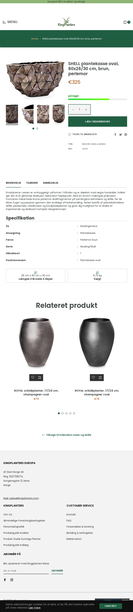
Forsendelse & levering (80, 526)
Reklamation (74, 539)
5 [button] (74, 413)
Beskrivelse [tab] (13, 183)
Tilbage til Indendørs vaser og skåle (68, 435)
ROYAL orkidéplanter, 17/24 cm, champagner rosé (36, 392)
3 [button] (66, 413)
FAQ (68, 520)
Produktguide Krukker (16, 533)
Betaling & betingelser (79, 533)
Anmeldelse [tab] (51, 183)
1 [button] (33, 128)
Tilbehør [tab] (32, 183)
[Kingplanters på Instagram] (11, 580)
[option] (36, 366)
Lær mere (35, 607)
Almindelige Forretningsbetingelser (24, 520)
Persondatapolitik (13, 526)
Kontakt (71, 514)
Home (34, 38)
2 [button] (37, 128)
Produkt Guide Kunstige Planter (22, 539)
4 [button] (70, 413)
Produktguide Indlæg (16, 545)
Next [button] (62, 115)
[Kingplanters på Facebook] (4, 580)
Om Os (7, 514)
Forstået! (111, 606)
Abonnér (57, 570)
